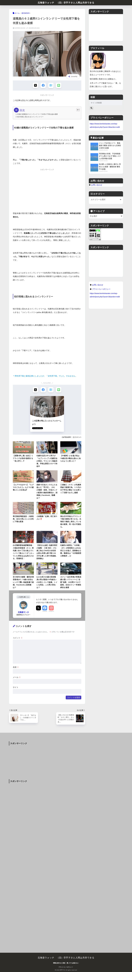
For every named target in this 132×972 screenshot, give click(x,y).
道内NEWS (77, 437)
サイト (15, 687)
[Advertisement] (47, 185)
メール (17, 677)
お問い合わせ (96, 185)
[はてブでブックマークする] (51, 85)
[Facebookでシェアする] (43, 85)
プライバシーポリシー (65, 967)
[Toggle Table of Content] (77, 109)
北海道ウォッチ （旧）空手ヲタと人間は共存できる (66, 2)
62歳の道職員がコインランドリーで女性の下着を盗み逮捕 (37, 114)
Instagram (51, 611)
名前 (16, 667)
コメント (18, 638)
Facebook (44, 611)
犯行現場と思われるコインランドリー (30, 117)
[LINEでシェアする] (58, 85)
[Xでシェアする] (35, 85)
